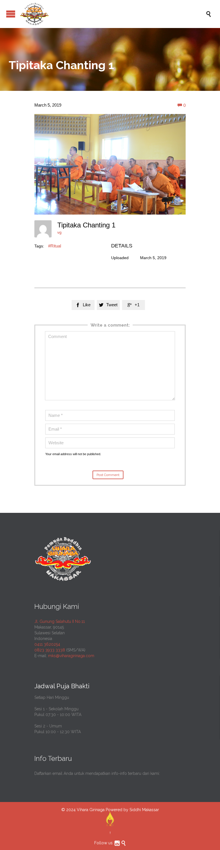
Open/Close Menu (10, 14)
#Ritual (54, 245)
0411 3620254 (47, 644)
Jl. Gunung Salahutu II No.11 (59, 621)
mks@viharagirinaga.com (71, 655)
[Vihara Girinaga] (113, 14)
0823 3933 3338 (49, 650)
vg (59, 232)
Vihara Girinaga (91, 809)
